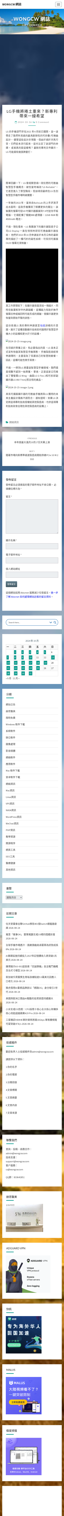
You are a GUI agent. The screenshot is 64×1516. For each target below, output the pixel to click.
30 (23, 673)
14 (8, 662)
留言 (9, 496)
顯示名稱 (11, 540)
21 (8, 668)
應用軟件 (10, 763)
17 (30, 662)
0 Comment (42, 122)
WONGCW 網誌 (11, 4)
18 (38, 662)
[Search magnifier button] (55, 622)
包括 (42, 325)
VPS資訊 (10, 803)
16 (23, 662)
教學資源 (10, 836)
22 (15, 668)
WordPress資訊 (14, 816)
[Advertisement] (32, 71)
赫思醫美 (10, 711)
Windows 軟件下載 (15, 724)
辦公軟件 (10, 737)
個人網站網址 (13, 568)
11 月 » (16, 678)
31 (30, 673)
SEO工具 (10, 856)
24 (30, 668)
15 (15, 662)
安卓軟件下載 (13, 777)
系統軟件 (10, 730)
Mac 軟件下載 (13, 770)
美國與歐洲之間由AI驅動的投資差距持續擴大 (29, 998)
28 (8, 673)
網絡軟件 (10, 757)
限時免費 (10, 717)
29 (15, 673)
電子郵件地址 (14, 554)
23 (23, 668)
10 (30, 657)
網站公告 (10, 704)
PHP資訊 (10, 830)
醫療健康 (10, 863)
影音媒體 (10, 750)
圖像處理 (10, 744)
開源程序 (10, 843)
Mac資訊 (10, 790)
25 (38, 668)
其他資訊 (10, 869)
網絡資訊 (14, 422)
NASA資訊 (11, 810)
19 (45, 662)
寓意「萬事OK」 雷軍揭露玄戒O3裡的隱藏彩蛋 (30, 934)
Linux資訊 (11, 797)
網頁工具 (10, 849)
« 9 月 (8, 678)
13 (53, 657)
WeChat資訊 (12, 823)
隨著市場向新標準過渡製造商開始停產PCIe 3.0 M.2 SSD (32, 455)
